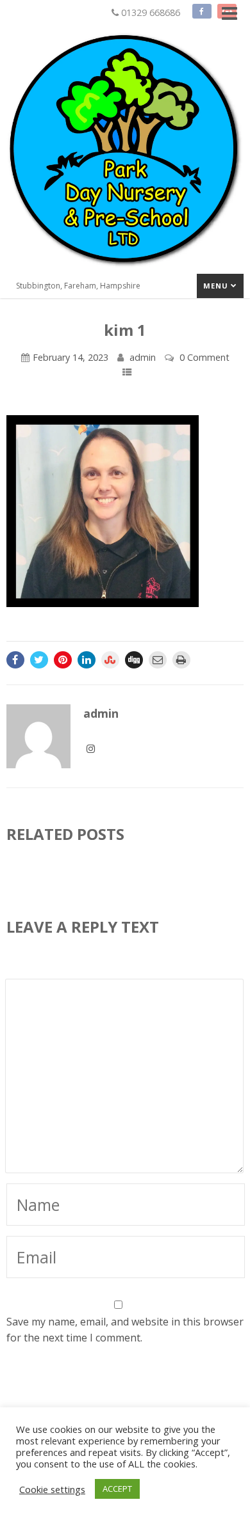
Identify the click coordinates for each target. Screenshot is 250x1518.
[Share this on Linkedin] (87, 659)
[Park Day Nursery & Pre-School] (125, 271)
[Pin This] (63, 659)
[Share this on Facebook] (15, 659)
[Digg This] (134, 659)
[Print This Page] (181, 659)
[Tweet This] (39, 659)
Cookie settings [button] (52, 1489)
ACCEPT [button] (117, 1488)
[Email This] (158, 659)
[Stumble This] (110, 659)
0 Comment (204, 357)
